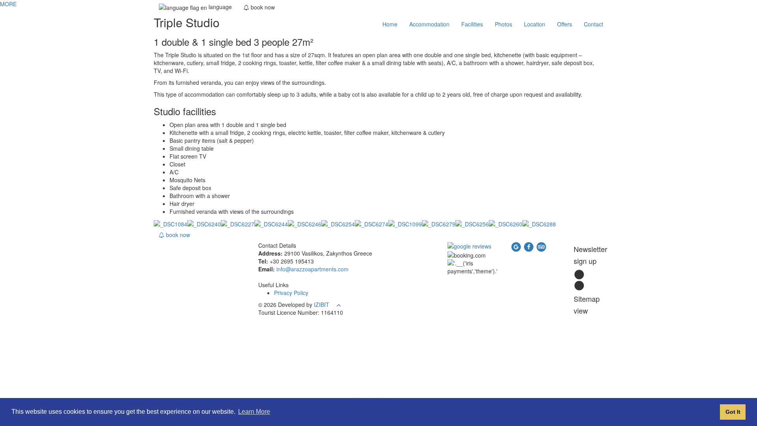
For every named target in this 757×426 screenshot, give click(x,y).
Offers (564, 24)
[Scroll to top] (338, 304)
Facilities (472, 24)
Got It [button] (732, 412)
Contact (593, 24)
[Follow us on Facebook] (529, 246)
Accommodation (429, 24)
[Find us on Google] (517, 246)
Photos (503, 24)
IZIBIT (321, 304)
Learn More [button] (254, 411)
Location (534, 24)
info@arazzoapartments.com (312, 269)
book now (177, 235)
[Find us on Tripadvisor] (541, 246)
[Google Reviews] (469, 245)
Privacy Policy (291, 293)
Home (389, 24)
